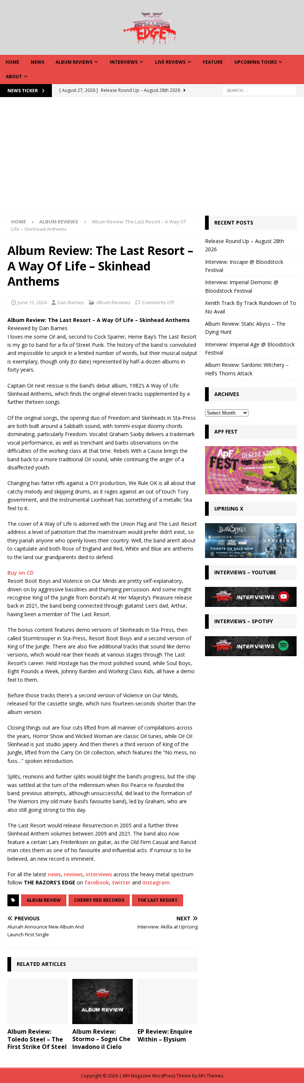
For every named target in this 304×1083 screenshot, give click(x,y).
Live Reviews (170, 62)
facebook (97, 882)
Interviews (124, 62)
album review (44, 900)
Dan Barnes (70, 302)
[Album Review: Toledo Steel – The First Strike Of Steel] (37, 1001)
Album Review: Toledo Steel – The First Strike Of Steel (37, 1039)
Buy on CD (20, 572)
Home (12, 62)
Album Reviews (74, 62)
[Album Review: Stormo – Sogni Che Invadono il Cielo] (102, 1001)
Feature (213, 62)
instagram (156, 882)
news (54, 874)
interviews (99, 874)
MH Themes (210, 1076)
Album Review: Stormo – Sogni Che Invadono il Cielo (101, 1039)
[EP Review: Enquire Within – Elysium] (168, 1001)
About (14, 76)
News (37, 62)
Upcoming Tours (255, 62)
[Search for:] (259, 89)
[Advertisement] (152, 160)
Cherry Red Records (99, 900)
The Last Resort (158, 900)
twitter (121, 882)
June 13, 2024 (32, 302)
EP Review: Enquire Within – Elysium (165, 1035)
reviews (73, 874)
